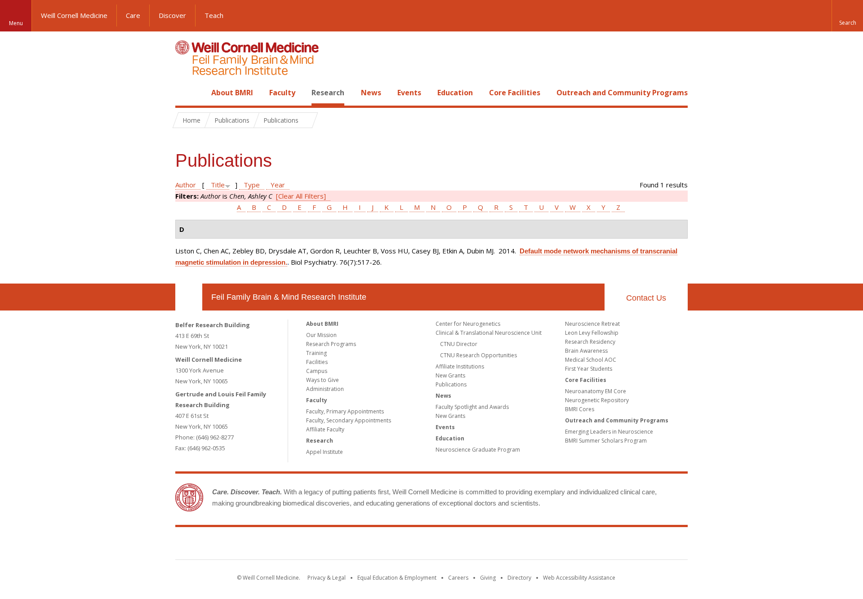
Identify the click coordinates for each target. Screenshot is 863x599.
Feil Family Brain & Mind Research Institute (288, 297)
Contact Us (646, 297)
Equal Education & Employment (396, 577)
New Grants (450, 375)
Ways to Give (322, 380)
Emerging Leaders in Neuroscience (609, 431)
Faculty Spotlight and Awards (472, 407)
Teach (214, 15)
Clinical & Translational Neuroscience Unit (489, 333)
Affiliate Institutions (460, 366)
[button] (847, 15)
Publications (451, 384)
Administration (325, 389)
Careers (458, 577)
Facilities (317, 362)
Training (316, 353)
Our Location (188, 297)
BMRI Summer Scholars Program (606, 440)
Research (327, 93)
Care (133, 15)
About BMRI (232, 93)
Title (218, 184)
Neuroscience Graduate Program (478, 449)
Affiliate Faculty (325, 429)
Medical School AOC (590, 360)
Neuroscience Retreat (592, 324)
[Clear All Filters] (301, 195)
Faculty (282, 93)
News (371, 93)
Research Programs (331, 344)
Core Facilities (514, 93)
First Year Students (588, 369)
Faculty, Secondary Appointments (348, 420)
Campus (316, 371)
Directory (519, 577)
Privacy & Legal (326, 577)
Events (409, 93)
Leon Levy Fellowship (591, 333)
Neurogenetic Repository (597, 400)
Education (455, 93)
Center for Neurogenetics (468, 324)
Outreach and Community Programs (622, 93)
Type (252, 184)
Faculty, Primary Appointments (345, 411)
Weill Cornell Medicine (74, 15)
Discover (172, 15)
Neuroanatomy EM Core (595, 391)
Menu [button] (16, 23)
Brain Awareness (586, 351)
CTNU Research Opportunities (478, 355)
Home (185, 92)
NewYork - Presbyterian (507, 545)
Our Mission (321, 335)
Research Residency (590, 342)
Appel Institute (324, 452)
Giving (488, 577)
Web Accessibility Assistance (579, 577)
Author (185, 184)
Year (278, 184)
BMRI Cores (579, 409)
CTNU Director (458, 344)
